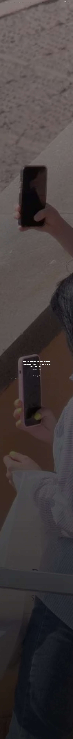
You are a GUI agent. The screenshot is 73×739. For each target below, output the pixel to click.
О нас (14, 2)
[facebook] (37, 376)
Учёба (36, 2)
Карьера (42, 2)
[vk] (35, 376)
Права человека (29, 2)
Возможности (20, 2)
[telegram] (33, 376)
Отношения (49, 2)
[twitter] (39, 376)
